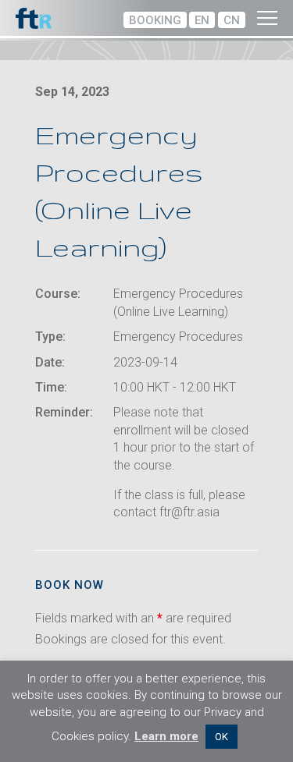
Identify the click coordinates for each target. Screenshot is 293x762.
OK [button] (221, 737)
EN (202, 20)
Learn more (166, 736)
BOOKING (155, 20)
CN (231, 20)
